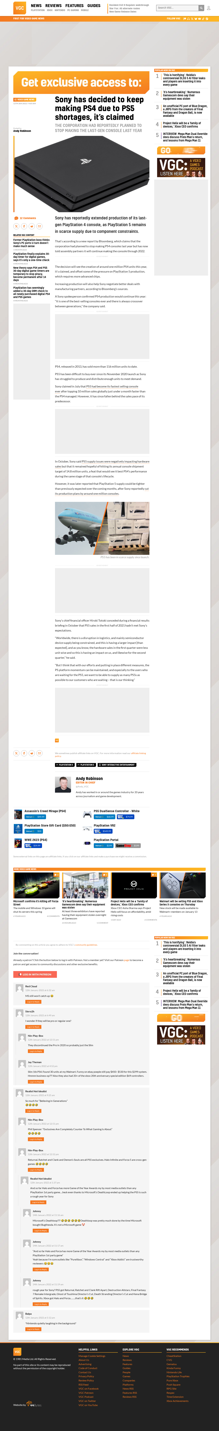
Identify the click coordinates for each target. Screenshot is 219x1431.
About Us (84, 1359)
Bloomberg (106, 241)
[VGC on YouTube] (199, 18)
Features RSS (130, 1392)
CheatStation (174, 1355)
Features (74, 6)
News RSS (128, 1388)
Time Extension (175, 1396)
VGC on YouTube (88, 1405)
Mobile (85, 10)
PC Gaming (73, 10)
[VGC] (19, 8)
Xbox (50, 10)
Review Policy (86, 1380)
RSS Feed (83, 1384)
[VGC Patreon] (185, 18)
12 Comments (28, 218)
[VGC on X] (192, 18)
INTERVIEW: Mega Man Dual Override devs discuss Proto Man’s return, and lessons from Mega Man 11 (185, 137)
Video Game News (25, 100)
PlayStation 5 (121, 271)
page (126, 959)
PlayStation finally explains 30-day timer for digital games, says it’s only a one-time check (31, 257)
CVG (169, 1359)
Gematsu (172, 1364)
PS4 (107, 246)
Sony (103, 284)
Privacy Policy (86, 1376)
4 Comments (53, 916)
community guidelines (86, 945)
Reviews (53, 6)
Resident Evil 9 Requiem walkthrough (129, 5)
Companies (129, 1380)
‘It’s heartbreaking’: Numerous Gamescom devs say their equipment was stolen (181, 95)
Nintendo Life (174, 1372)
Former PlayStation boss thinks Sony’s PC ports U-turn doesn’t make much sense (31, 243)
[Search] (201, 8)
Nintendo (60, 10)
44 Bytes (33, 1404)
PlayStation (38, 10)
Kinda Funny (174, 1368)
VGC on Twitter (87, 1400)
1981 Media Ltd (24, 1358)
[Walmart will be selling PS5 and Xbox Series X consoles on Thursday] (183, 885)
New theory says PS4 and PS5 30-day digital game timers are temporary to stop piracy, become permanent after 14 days (31, 274)
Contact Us (85, 1372)
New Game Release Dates (122, 12)
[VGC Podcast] (188, 18)
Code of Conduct (88, 1368)
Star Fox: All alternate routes (124, 9)
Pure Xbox (172, 1380)
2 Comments (150, 920)
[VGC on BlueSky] (196, 18)
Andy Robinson (22, 131)
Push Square (173, 1384)
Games (126, 1376)
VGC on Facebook (89, 1388)
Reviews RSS (129, 1396)
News (36, 6)
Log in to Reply (33, 1002)
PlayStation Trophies (178, 1376)
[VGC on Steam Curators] (207, 18)
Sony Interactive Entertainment (118, 765)
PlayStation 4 (66, 765)
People (126, 1372)
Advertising (85, 1364)
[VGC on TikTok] (203, 18)
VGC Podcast (86, 1396)
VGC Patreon (86, 1392)
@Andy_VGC (82, 786)
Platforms (128, 1384)
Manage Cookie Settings (92, 1355)
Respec (170, 1392)
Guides (93, 6)
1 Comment (102, 923)
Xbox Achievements (178, 1400)
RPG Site (171, 1388)
